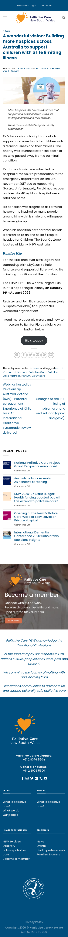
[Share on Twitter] (30, 355)
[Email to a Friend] (37, 355)
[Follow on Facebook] (22, 778)
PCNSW (26, 375)
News (6, 31)
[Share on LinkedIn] (51, 355)
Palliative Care (37, 372)
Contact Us (45, 5)
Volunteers (38, 375)
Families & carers (48, 854)
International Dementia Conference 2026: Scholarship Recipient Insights (36, 536)
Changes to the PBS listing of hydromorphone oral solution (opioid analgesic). (50, 408)
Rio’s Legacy (34, 340)
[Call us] (40, 778)
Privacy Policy (34, 922)
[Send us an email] (36, 778)
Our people (10, 815)
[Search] (63, 17)
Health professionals (51, 850)
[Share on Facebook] (24, 355)
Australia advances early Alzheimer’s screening (32, 480)
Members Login (26, 5)
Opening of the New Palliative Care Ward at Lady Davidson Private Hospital (36, 516)
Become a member (16, 859)
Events (41, 846)
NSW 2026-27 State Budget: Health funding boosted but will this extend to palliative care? (37, 497)
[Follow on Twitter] (31, 778)
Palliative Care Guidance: (33, 755)
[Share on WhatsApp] (17, 355)
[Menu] (5, 17)
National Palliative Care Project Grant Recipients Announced (37, 464)
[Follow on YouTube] (45, 778)
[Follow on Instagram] (27, 778)
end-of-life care (18, 372)
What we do (11, 810)
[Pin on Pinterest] (44, 355)
